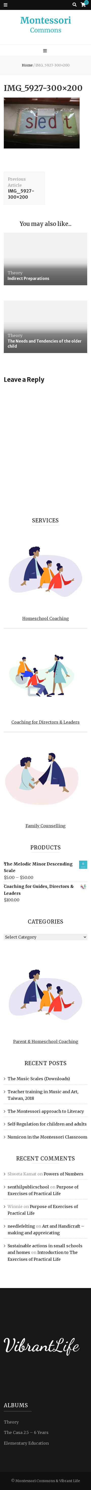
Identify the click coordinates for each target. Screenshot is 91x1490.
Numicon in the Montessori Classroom (47, 1137)
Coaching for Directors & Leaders (45, 722)
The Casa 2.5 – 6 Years (26, 1432)
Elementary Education (26, 1443)
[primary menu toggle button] (45, 50)
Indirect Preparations (28, 278)
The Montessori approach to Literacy (46, 1111)
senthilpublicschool (28, 1186)
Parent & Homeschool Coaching (45, 1041)
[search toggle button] (75, 4)
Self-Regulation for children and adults (47, 1124)
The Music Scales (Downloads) (39, 1078)
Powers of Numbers (63, 1173)
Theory (15, 272)
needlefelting (21, 1226)
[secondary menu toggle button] (5, 5)
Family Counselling (45, 825)
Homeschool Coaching (45, 618)
